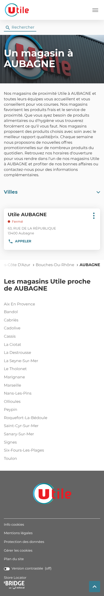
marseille (12, 386)
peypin (10, 410)
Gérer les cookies (18, 550)
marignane (14, 377)
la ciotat (12, 345)
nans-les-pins (17, 394)
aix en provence (19, 304)
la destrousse (17, 353)
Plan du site (14, 559)
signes (10, 443)
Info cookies (14, 525)
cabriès (11, 320)
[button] (95, 10)
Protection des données (24, 542)
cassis (10, 337)
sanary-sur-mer (19, 434)
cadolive (12, 328)
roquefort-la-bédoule (25, 418)
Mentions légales (18, 533)
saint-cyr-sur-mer (21, 426)
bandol (11, 312)
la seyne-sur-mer (21, 361)
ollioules (12, 402)
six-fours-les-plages (24, 451)
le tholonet (15, 369)
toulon (10, 459)
